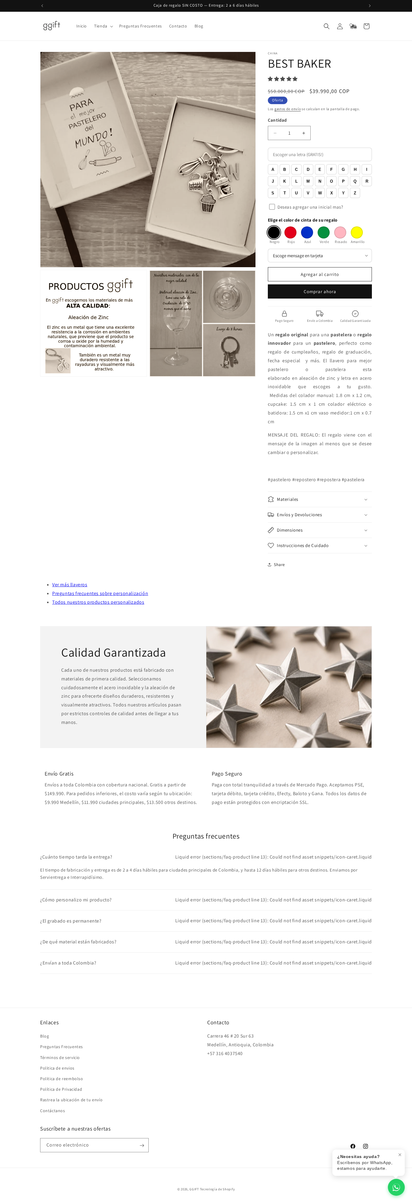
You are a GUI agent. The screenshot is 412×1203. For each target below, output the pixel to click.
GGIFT (194, 1189)
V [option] (308, 193)
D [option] (308, 169)
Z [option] (355, 193)
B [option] (284, 169)
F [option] (331, 169)
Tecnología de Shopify (217, 1189)
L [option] (296, 181)
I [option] (366, 169)
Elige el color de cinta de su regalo (302, 220)
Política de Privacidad (61, 1089)
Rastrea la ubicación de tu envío (71, 1100)
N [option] (320, 181)
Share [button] (279, 564)
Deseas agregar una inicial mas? (310, 207)
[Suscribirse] (141, 1145)
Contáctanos (52, 1110)
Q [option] (355, 181)
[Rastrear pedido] (353, 26)
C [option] (296, 169)
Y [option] (343, 193)
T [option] (285, 193)
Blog (44, 1036)
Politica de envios (57, 1068)
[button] (103, 26)
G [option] (343, 169)
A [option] (272, 169)
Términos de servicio (60, 1057)
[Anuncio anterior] (42, 5)
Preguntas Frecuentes (61, 1047)
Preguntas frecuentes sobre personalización (100, 593)
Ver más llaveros (69, 584)
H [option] (355, 169)
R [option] (367, 181)
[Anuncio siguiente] (369, 5)
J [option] (273, 181)
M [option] (308, 181)
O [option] (331, 181)
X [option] (331, 193)
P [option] (343, 181)
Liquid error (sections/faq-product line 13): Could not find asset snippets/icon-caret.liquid (206, 857)
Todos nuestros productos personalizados (98, 602)
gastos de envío (287, 109)
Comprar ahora (320, 291)
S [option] (272, 193)
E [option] (320, 169)
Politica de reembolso (61, 1078)
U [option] (296, 193)
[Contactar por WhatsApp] (396, 1187)
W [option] (320, 193)
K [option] (284, 181)
